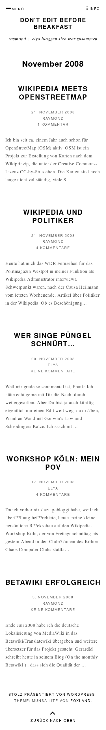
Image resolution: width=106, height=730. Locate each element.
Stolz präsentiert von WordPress (51, 694)
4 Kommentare (53, 247)
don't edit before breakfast (53, 23)
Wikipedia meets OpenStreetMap (53, 93)
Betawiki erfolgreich (53, 582)
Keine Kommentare (53, 371)
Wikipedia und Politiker (53, 216)
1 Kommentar (53, 124)
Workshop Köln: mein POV (53, 463)
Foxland (80, 700)
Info (95, 8)
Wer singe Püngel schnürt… (53, 339)
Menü (18, 8)
